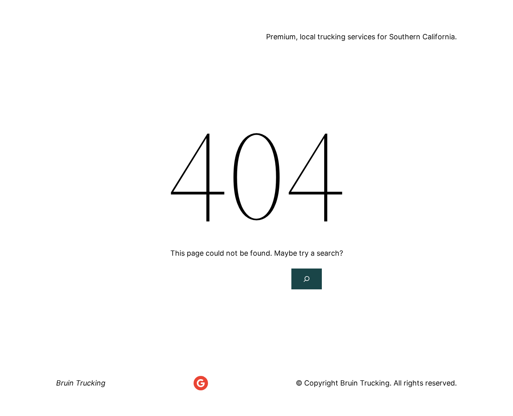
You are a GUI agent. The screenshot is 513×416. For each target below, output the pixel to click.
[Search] (306, 279)
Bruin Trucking (118, 37)
